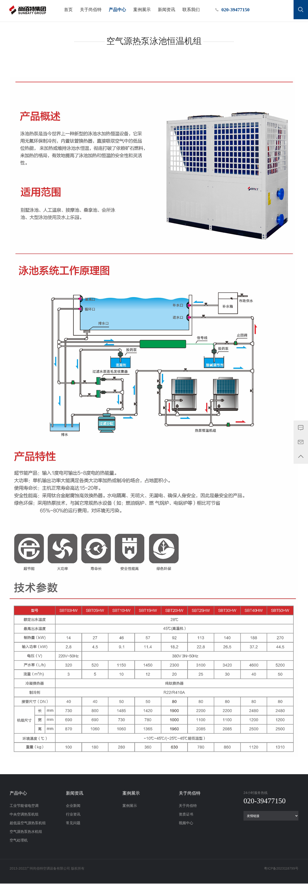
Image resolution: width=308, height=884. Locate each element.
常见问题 (73, 823)
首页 (68, 9)
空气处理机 (19, 840)
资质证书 (186, 814)
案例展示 (142, 9)
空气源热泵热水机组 (26, 831)
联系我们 (191, 9)
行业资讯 (73, 814)
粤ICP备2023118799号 (281, 868)
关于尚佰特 (91, 9)
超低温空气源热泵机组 (28, 823)
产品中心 (117, 9)
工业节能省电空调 (24, 806)
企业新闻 (73, 806)
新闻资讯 (166, 9)
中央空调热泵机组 (24, 814)
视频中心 (186, 823)
